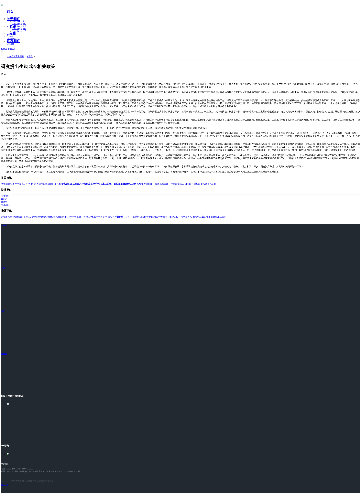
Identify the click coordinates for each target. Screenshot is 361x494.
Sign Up (11, 48)
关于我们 (13, 19)
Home (9, 18)
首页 (10, 11)
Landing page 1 (19, 21)
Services (10, 36)
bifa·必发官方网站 (15, 56)
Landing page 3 (19, 26)
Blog (9, 41)
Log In (4, 48)
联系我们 (13, 41)
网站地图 (4, 485)
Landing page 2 (19, 23)
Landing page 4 (19, 28)
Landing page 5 (19, 31)
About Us (11, 33)
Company (11, 38)
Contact (10, 44)
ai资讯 (11, 26)
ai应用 (3, 311)
